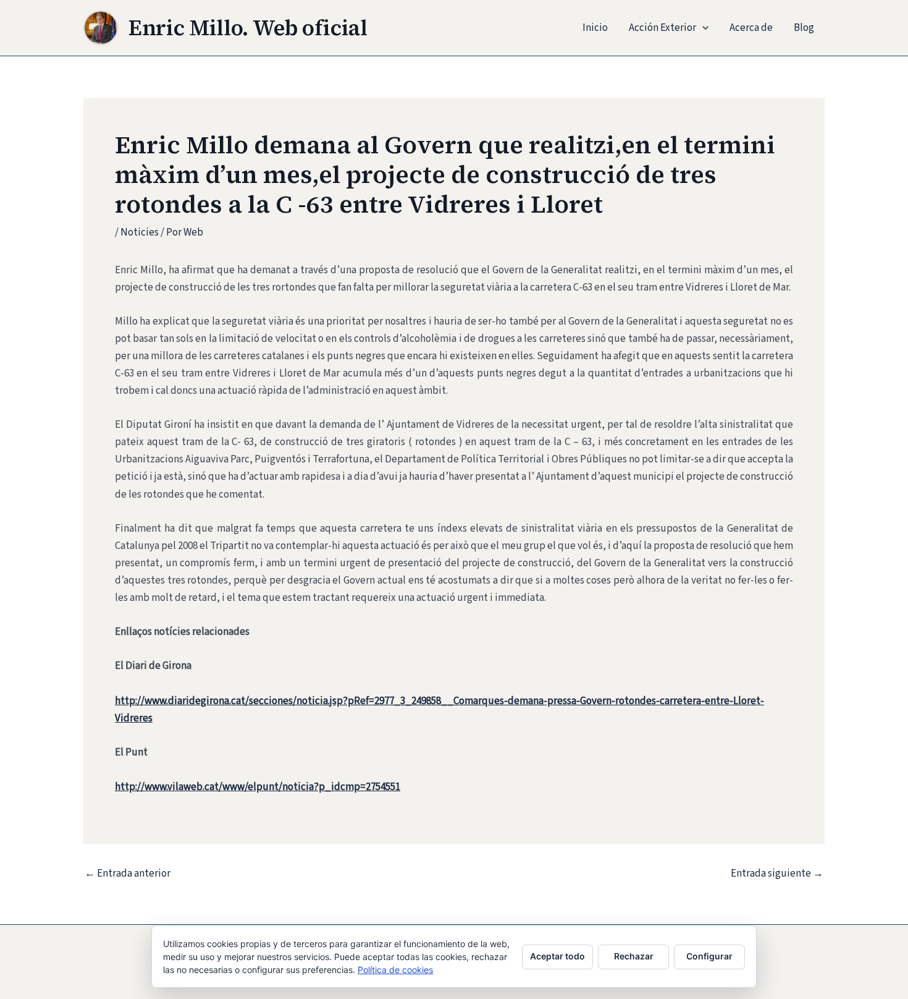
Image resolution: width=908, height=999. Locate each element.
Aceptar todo (557, 956)
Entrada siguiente (777, 874)
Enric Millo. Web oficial (248, 28)
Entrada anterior (127, 874)
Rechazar (634, 956)
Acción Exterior (662, 27)
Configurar (709, 956)
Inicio (595, 27)
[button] (702, 28)
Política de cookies (395, 969)
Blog (804, 27)
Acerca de (751, 27)
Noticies (139, 232)
